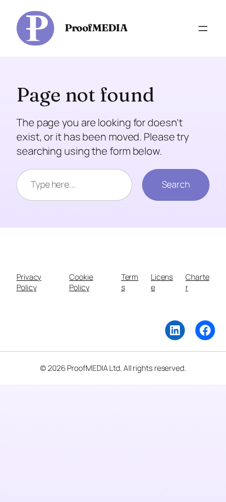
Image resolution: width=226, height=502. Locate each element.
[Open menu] (203, 28)
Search (176, 184)
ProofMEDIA (96, 27)
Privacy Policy (28, 282)
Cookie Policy (81, 282)
